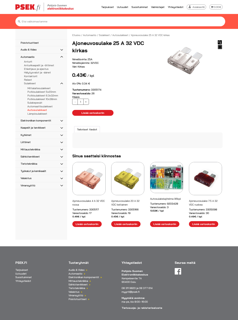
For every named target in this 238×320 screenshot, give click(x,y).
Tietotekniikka (29, 163)
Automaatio (27, 56)
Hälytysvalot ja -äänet (37, 72)
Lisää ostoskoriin (92, 112)
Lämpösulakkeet (37, 113)
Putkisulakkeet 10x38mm (42, 99)
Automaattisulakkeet (40, 106)
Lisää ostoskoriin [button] (87, 224)
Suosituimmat (139, 7)
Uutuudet (122, 7)
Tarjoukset (107, 7)
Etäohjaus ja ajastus (36, 68)
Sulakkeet (30, 83)
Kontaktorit (30, 76)
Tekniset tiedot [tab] (87, 129)
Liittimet (26, 142)
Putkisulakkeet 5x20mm (41, 91)
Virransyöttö (28, 185)
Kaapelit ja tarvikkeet (33, 127)
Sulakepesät (34, 102)
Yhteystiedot (175, 7)
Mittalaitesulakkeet (39, 88)
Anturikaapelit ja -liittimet (39, 65)
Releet (28, 79)
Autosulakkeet (37, 110)
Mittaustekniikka (30, 149)
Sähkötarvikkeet (30, 156)
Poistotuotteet (30, 42)
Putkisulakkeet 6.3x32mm (42, 95)
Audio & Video (29, 49)
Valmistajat (157, 7)
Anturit (28, 61)
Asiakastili (199, 7)
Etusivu (76, 35)
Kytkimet (26, 135)
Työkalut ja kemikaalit (33, 171)
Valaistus (26, 178)
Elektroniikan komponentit (36, 120)
